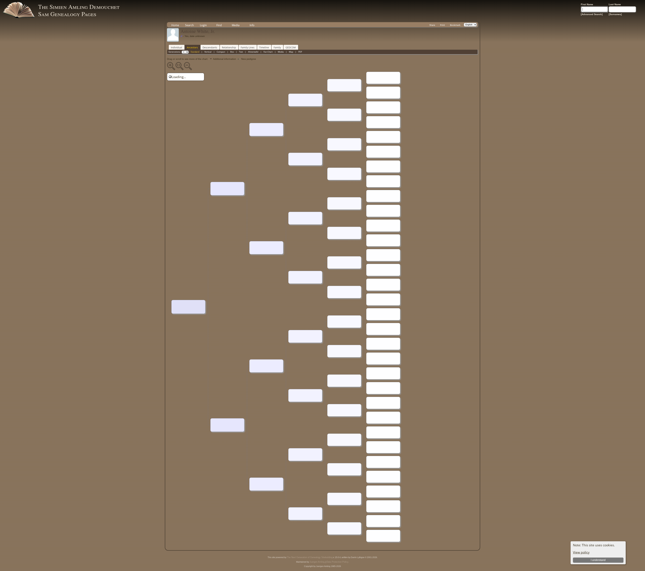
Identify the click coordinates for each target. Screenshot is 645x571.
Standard (195, 51)
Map (291, 51)
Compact (221, 51)
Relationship (229, 47)
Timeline (264, 47)
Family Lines (247, 47)
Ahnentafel (253, 51)
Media (236, 25)
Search (189, 25)
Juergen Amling (317, 562)
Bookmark (455, 25)
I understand (598, 560)
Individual (176, 47)
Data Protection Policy (337, 562)
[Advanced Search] (592, 14)
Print (442, 25)
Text (241, 51)
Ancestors (192, 47)
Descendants (210, 47)
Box (232, 51)
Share (432, 25)
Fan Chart (268, 51)
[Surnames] (615, 14)
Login (203, 25)
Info (252, 25)
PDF (300, 51)
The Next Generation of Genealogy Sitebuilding (310, 557)
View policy (581, 552)
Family (277, 47)
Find (219, 25)
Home (175, 25)
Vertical (207, 51)
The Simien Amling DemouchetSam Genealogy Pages (78, 10)
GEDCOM (291, 47)
